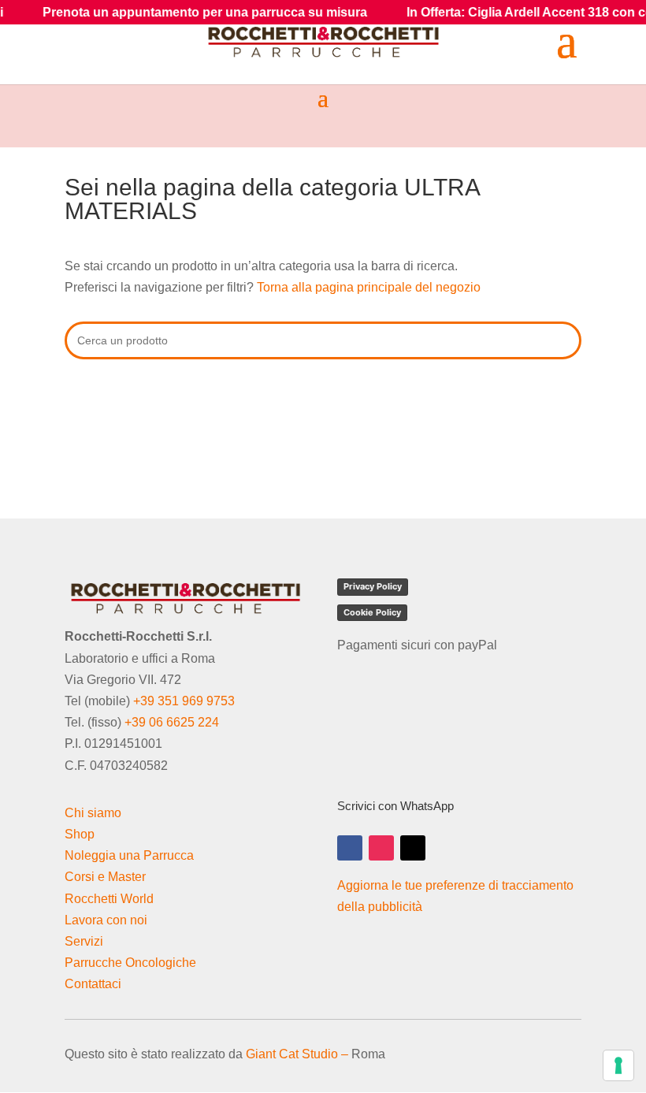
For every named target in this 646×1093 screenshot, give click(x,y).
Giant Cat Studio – (297, 1054)
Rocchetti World (109, 898)
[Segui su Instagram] (381, 848)
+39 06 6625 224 (171, 722)
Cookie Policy (372, 612)
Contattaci (93, 984)
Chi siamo (93, 813)
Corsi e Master (105, 876)
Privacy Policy (372, 586)
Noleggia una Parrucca (129, 855)
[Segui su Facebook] (349, 848)
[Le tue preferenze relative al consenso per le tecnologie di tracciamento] (618, 1065)
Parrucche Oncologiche (130, 962)
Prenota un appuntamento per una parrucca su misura (183, 12)
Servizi (84, 941)
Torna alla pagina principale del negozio (369, 287)
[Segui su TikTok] (412, 848)
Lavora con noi (106, 920)
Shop (80, 834)
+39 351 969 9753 (184, 701)
